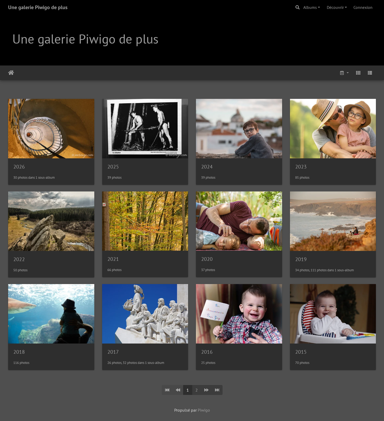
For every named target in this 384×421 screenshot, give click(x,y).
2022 (19, 259)
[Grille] (358, 73)
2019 (301, 259)
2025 (113, 166)
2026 (19, 166)
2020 (207, 259)
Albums (310, 7)
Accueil (11, 73)
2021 (113, 259)
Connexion (363, 7)
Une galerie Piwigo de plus (37, 7)
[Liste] (370, 73)
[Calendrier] (344, 73)
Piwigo (204, 410)
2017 (113, 351)
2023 (301, 166)
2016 (207, 351)
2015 (301, 351)
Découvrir (335, 7)
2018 (19, 351)
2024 (207, 166)
